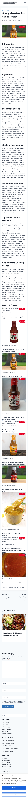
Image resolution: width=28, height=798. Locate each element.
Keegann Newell (7, 20)
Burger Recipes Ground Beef (6, 597)
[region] (14, 785)
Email (5, 690)
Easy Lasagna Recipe (8, 743)
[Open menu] (25, 3)
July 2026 (4, 758)
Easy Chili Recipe (6, 746)
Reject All (14, 794)
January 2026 (6, 762)
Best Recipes (5, 10)
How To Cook (5, 731)
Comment (5, 660)
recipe (11, 587)
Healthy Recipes (6, 729)
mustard (5, 587)
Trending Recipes (7, 733)
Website (5, 697)
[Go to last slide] (4, 628)
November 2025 (6, 767)
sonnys (22, 587)
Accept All (14, 787)
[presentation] (14, 622)
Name (5, 683)
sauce (16, 587)
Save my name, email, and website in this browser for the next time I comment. (14, 702)
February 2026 (6, 760)
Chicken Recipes (6, 727)
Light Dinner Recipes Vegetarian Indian (21, 598)
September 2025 (6, 771)
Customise (14, 791)
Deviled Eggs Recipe (7, 751)
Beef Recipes (5, 722)
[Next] (24, 628)
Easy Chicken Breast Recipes (10, 748)
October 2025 (6, 769)
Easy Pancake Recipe (8, 740)
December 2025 (6, 764)
